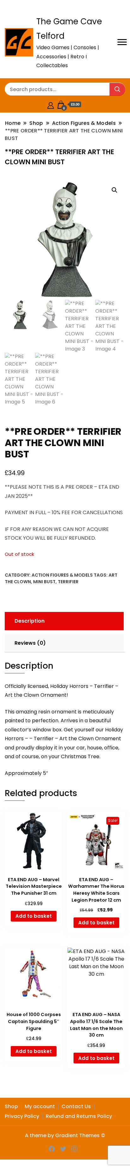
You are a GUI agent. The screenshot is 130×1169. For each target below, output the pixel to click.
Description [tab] (29, 621)
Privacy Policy (22, 1116)
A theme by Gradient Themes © (65, 1135)
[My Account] (50, 104)
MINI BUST (44, 582)
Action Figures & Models (62, 575)
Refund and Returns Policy (79, 1116)
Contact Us (76, 1106)
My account (40, 1106)
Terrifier (68, 582)
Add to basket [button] (33, 916)
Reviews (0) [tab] (30, 643)
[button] (114, 190)
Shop (11, 1106)
